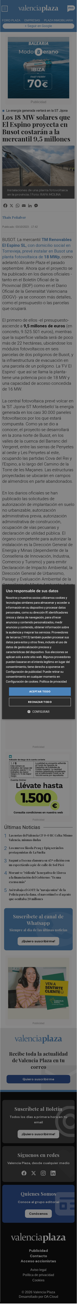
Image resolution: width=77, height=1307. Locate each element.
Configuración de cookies (22, 681)
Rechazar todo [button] (40, 702)
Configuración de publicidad (24, 671)
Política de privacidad (53, 681)
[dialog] (38, 651)
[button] (38, 711)
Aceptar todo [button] (40, 691)
